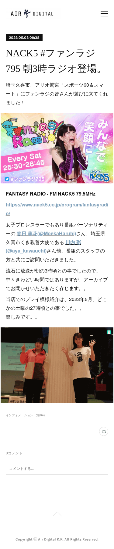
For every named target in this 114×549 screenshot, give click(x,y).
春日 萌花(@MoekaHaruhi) (46, 233)
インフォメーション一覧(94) (25, 415)
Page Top (57, 515)
